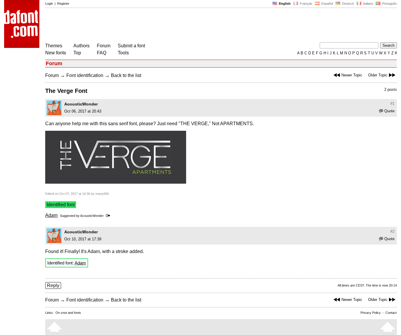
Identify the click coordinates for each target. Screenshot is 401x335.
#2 (392, 231)
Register (63, 3)
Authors (81, 45)
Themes (53, 45)
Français (305, 3)
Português (388, 3)
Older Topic (377, 75)
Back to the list (126, 75)
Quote (389, 111)
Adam (51, 215)
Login (49, 3)
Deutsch (347, 3)
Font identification (84, 75)
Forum (103, 45)
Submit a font (131, 45)
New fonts (55, 52)
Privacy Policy (370, 312)
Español (327, 3)
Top (77, 52)
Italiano (367, 3)
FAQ (101, 52)
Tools (123, 52)
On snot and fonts (68, 312)
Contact (391, 312)
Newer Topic (351, 75)
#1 (392, 103)
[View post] (109, 215)
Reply (53, 285)
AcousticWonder (81, 104)
